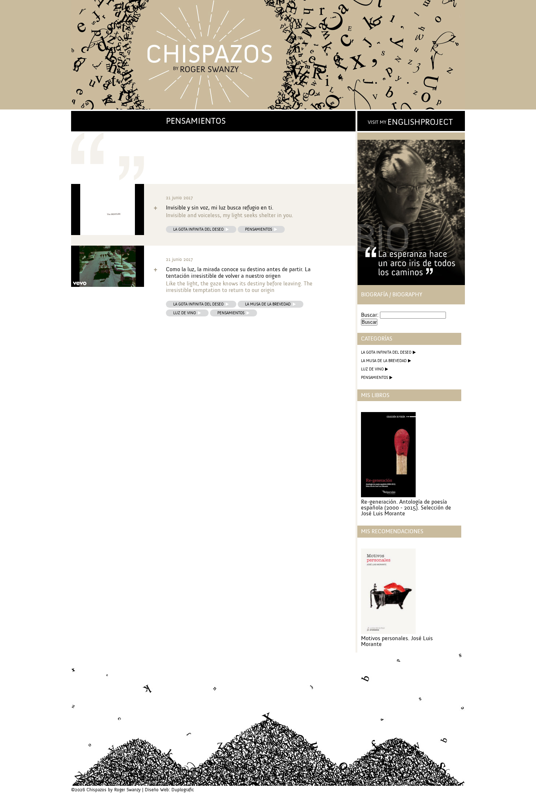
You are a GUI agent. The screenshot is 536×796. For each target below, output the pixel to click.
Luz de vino (184, 313)
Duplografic (182, 789)
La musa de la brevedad (268, 304)
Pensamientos (258, 229)
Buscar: (369, 315)
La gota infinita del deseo (198, 229)
